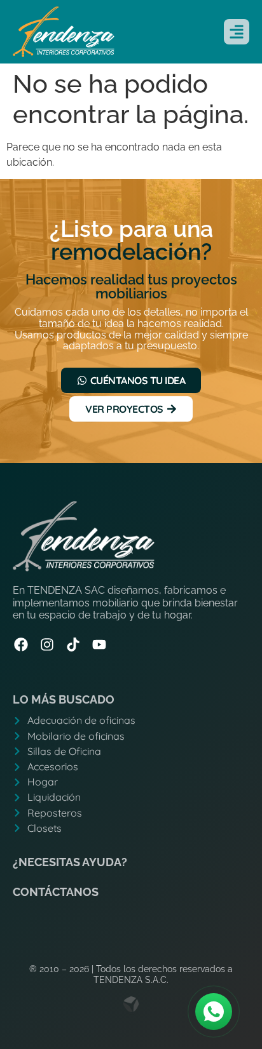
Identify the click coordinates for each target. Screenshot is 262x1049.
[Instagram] (47, 644)
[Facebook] (21, 644)
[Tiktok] (73, 644)
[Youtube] (99, 644)
